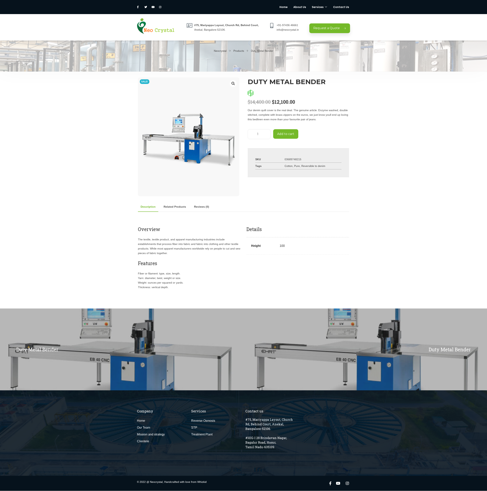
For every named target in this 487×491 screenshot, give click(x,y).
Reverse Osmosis (203, 420)
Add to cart (285, 134)
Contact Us (341, 7)
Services (318, 7)
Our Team (143, 427)
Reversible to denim (313, 165)
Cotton (289, 165)
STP (194, 427)
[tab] (148, 207)
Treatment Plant (201, 434)
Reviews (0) (201, 206)
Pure (297, 165)
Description (148, 206)
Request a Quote (326, 28)
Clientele (143, 441)
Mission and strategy (151, 434)
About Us (299, 7)
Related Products (175, 206)
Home (283, 7)
